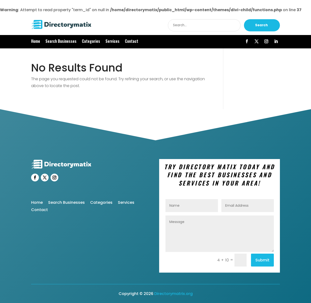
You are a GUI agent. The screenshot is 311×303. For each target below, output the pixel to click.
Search (261, 25)
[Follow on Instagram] (266, 41)
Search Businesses (61, 41)
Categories (91, 41)
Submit (262, 260)
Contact (131, 41)
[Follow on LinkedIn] (276, 41)
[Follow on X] (256, 41)
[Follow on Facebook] (247, 41)
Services (112, 41)
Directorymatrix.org (173, 293)
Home (35, 41)
